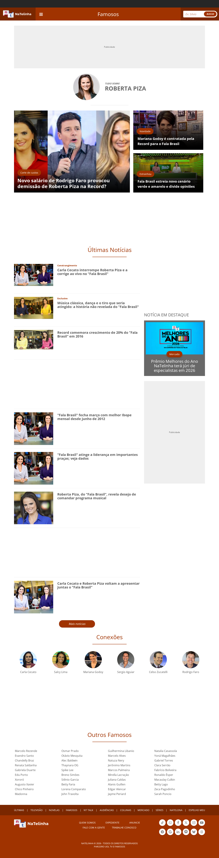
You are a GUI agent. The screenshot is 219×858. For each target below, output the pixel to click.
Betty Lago (161, 784)
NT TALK (88, 810)
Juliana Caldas (117, 779)
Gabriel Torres (163, 760)
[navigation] (41, 14)
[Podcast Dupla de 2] (186, 832)
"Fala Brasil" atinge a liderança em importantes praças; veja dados (97, 456)
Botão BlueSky (194, 834)
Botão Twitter (186, 825)
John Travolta (70, 794)
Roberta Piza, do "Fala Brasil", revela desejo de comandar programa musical (96, 496)
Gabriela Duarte (25, 770)
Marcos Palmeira (119, 770)
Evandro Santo (24, 756)
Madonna (21, 794)
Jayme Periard (117, 794)
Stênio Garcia (70, 779)
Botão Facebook (178, 825)
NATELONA (176, 810)
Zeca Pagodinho (164, 789)
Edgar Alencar (117, 789)
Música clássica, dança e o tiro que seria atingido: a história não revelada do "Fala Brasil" (98, 305)
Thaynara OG (69, 765)
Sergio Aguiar (125, 672)
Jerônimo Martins (119, 765)
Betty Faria (68, 784)
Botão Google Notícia (170, 834)
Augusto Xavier (24, 784)
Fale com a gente (94, 827)
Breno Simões (70, 775)
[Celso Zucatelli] (158, 659)
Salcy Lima (60, 672)
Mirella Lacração (118, 775)
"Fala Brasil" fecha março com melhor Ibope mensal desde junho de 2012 (94, 417)
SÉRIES (159, 810)
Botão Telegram (162, 834)
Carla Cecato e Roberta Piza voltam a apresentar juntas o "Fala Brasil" (98, 585)
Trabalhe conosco (124, 827)
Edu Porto (21, 775)
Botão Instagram (194, 825)
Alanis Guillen (116, 784)
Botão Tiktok (162, 825)
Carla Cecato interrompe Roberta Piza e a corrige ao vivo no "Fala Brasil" (92, 272)
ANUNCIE (134, 822)
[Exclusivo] (33, 307)
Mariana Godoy (93, 672)
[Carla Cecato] (28, 659)
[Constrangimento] (33, 274)
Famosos (108, 14)
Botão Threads (201, 834)
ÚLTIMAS (19, 810)
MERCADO (143, 810)
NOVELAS (54, 810)
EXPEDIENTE (112, 822)
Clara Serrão (162, 765)
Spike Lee (67, 770)
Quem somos (87, 822)
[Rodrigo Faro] (190, 659)
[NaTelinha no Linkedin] (178, 832)
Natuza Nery (116, 760)
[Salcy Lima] (60, 659)
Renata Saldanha (26, 765)
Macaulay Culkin (164, 779)
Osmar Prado (70, 751)
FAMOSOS (71, 810)
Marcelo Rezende (26, 751)
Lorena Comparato (73, 789)
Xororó (19, 779)
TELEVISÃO (36, 810)
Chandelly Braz (24, 760)
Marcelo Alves (117, 756)
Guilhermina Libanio (121, 751)
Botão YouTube (201, 825)
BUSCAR (210, 14)
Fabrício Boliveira (165, 770)
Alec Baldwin (69, 760)
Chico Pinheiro (24, 789)
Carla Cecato (28, 672)
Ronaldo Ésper (163, 775)
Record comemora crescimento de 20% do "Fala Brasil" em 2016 (97, 334)
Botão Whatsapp (170, 825)
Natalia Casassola (165, 751)
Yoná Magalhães (164, 756)
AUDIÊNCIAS (107, 810)
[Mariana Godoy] (93, 659)
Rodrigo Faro (190, 672)
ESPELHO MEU (197, 810)
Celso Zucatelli (158, 672)
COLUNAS (125, 810)
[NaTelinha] (17, 14)
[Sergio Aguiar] (125, 659)
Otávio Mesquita (71, 756)
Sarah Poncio (162, 794)
